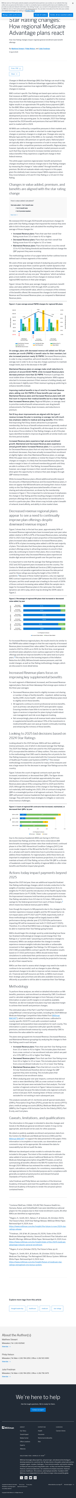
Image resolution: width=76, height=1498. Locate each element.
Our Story (23, 1431)
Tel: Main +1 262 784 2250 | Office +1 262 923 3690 (30, 1358)
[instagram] (35, 1477)
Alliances (23, 1449)
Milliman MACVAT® (17, 1139)
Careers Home (60, 1431)
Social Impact (24, 1434)
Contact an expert (38, 1410)
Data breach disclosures (22, 1486)
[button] (21, 1477)
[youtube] (30, 1477)
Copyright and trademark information (9, 1484)
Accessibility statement (6, 1488)
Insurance (41, 1434)
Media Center (24, 1438)
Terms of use (21, 1484)
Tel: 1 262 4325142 (18, 1343)
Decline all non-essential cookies (61, 15)
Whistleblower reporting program (8, 1486)
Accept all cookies (41, 15)
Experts (22, 1445)
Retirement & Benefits (45, 1438)
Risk (39, 1442)
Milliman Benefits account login (54, 1484)
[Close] (73, 3)
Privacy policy (29, 1484)
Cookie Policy (30, 11)
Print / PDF (14, 68)
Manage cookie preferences (12, 15)
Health (40, 1431)
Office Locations (25, 1442)
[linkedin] (26, 1477)
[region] (38, 9)
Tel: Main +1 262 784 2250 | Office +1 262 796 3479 (30, 1373)
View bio (5, 1347)
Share (13, 74)
